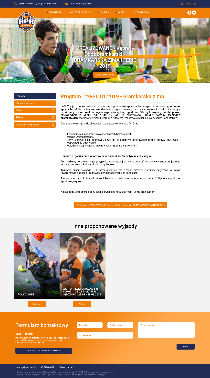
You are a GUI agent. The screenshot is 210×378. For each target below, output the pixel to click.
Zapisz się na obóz (105, 74)
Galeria (19, 117)
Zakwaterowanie (24, 103)
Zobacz (36, 304)
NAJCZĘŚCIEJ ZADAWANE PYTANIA (44, 350)
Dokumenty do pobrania (28, 124)
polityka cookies (66, 367)
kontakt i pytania (80, 12)
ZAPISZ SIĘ (190, 3)
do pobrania (141, 12)
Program (20, 96)
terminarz (54, 12)
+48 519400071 (47, 367)
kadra (121, 12)
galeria (104, 12)
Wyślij (185, 346)
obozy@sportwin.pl (26, 367)
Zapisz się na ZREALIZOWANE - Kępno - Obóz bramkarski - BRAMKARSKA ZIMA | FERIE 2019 (121, 205)
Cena (18, 110)
